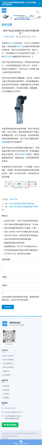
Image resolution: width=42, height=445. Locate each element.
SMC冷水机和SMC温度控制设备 (17, 239)
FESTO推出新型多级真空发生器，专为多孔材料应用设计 (22, 224)
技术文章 (10, 36)
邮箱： (5, 285)
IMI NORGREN (8, 367)
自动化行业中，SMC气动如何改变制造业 (21, 220)
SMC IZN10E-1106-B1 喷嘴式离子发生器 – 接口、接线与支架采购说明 (22, 232)
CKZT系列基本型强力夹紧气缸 (22, 203)
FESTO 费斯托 (8, 360)
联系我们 (6, 398)
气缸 (23, 46)
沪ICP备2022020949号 (10, 436)
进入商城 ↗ (7, 375)
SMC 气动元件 (8, 356)
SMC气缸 (11, 43)
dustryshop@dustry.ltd (13, 412)
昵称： (5, 277)
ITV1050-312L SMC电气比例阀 (17, 253)
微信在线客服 (11, 425)
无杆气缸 (7, 56)
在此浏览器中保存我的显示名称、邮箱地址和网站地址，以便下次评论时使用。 (20, 298)
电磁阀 (4, 142)
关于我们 (6, 394)
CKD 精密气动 (8, 363)
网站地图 (5, 439)
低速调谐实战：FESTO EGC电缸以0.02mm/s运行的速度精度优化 (22, 246)
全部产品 (6, 371)
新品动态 (6, 390)
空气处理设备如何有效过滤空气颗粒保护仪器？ (22, 250)
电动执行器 (23, 154)
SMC (19, 46)
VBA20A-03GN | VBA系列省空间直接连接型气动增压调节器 (22, 235)
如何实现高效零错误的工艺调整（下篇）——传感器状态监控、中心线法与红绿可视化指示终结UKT (22, 228)
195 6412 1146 (10, 408)
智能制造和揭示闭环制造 (14, 243)
